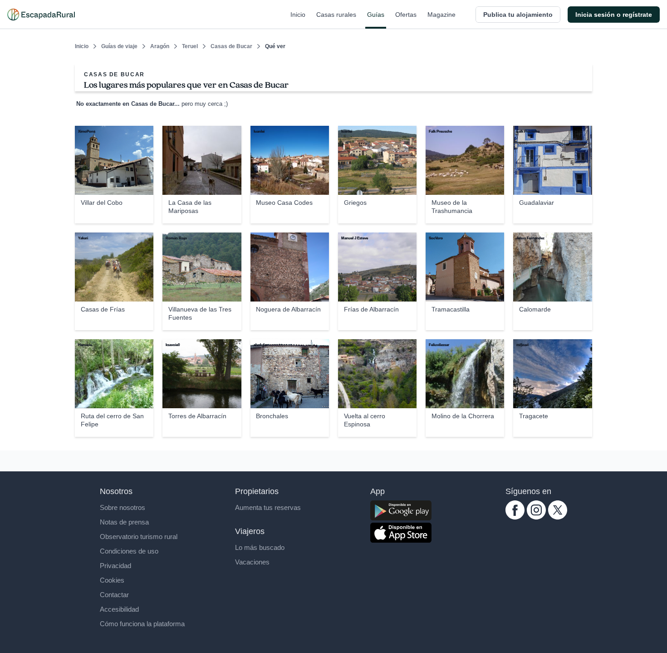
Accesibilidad (119, 609)
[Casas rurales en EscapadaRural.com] (41, 14)
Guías (375, 14)
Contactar (114, 595)
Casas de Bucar (231, 46)
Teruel (190, 46)
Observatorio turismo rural (138, 536)
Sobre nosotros (122, 507)
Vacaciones (252, 562)
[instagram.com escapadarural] (536, 517)
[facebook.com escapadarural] (515, 517)
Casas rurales (336, 14)
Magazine (441, 14)
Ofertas (406, 14)
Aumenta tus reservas (268, 507)
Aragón (159, 46)
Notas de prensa (124, 522)
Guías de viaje (119, 46)
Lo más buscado (259, 547)
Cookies (112, 580)
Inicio (297, 14)
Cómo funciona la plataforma (142, 624)
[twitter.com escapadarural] (557, 517)
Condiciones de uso (129, 551)
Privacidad (115, 565)
